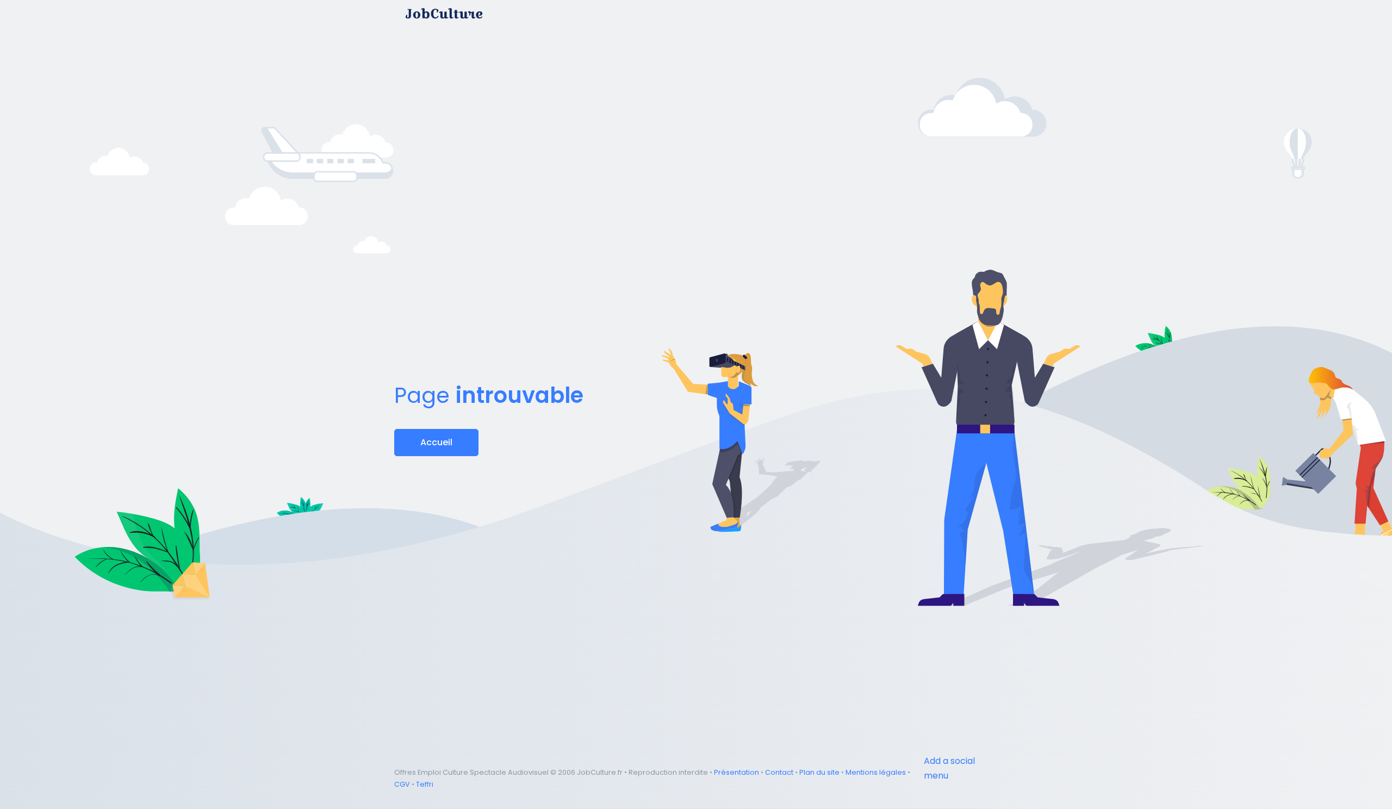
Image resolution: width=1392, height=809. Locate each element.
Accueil (436, 442)
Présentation (736, 772)
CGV (402, 784)
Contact (779, 772)
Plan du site (819, 772)
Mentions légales (876, 772)
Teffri (424, 784)
